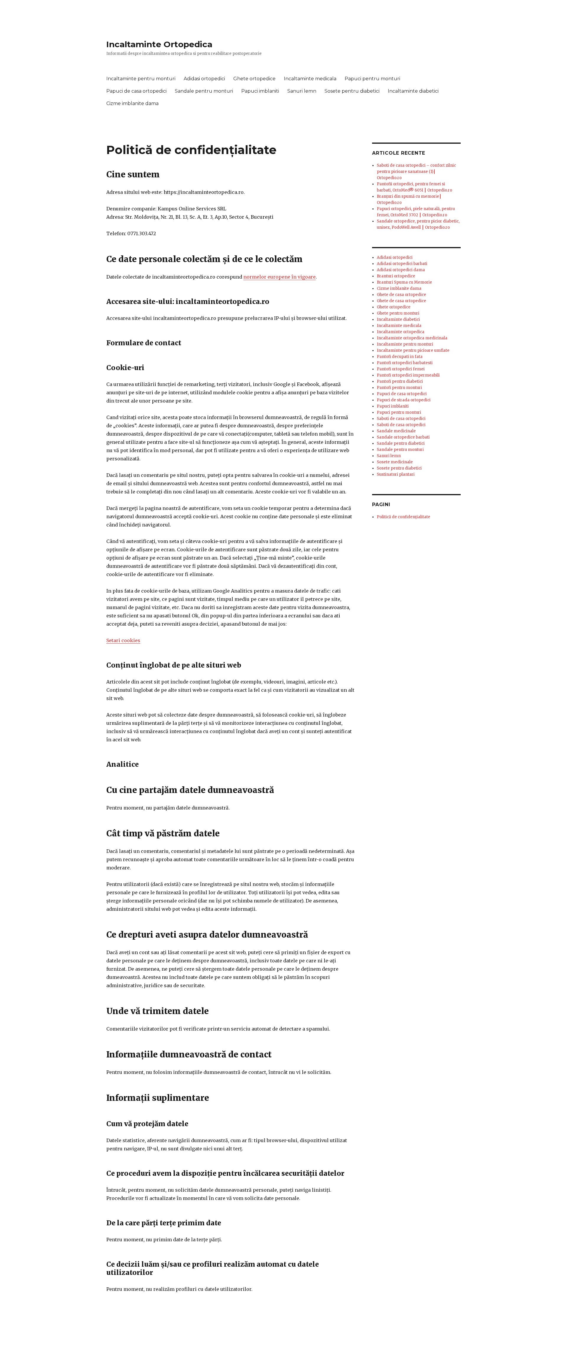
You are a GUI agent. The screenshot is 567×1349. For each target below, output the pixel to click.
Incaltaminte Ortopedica (159, 44)
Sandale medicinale (396, 431)
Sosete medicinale (395, 462)
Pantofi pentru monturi (399, 387)
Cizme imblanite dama (132, 103)
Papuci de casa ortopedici (136, 91)
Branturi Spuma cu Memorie (404, 282)
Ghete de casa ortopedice (401, 294)
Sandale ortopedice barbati (403, 437)
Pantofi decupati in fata (400, 356)
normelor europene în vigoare (279, 277)
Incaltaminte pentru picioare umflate (413, 350)
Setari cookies (123, 640)
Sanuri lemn (301, 91)
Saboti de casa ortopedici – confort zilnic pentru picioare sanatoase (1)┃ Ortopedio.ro (416, 171)
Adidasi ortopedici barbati (402, 263)
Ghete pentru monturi (398, 313)
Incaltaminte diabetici (413, 91)
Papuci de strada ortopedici (404, 400)
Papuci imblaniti (260, 91)
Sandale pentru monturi (204, 91)
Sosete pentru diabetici (352, 91)
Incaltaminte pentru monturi (140, 78)
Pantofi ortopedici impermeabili (408, 375)
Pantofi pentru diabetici (400, 381)
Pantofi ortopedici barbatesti (405, 362)
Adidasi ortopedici (204, 78)
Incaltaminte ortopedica (400, 331)
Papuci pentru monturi (372, 78)
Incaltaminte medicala (310, 78)
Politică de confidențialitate (403, 516)
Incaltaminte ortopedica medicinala (412, 338)
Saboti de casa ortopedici (401, 418)
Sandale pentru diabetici (401, 443)
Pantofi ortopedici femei (401, 369)
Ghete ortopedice (254, 78)
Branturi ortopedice (396, 276)
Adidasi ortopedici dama (401, 269)
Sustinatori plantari (396, 474)
